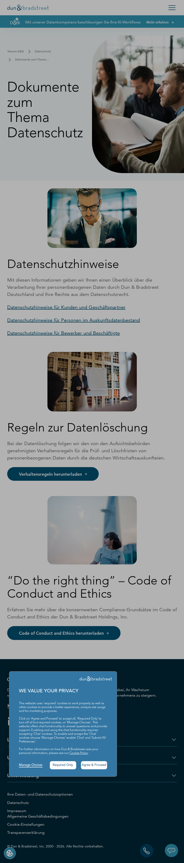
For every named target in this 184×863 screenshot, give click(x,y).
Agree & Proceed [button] (94, 765)
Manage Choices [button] (30, 765)
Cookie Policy (78, 753)
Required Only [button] (63, 765)
